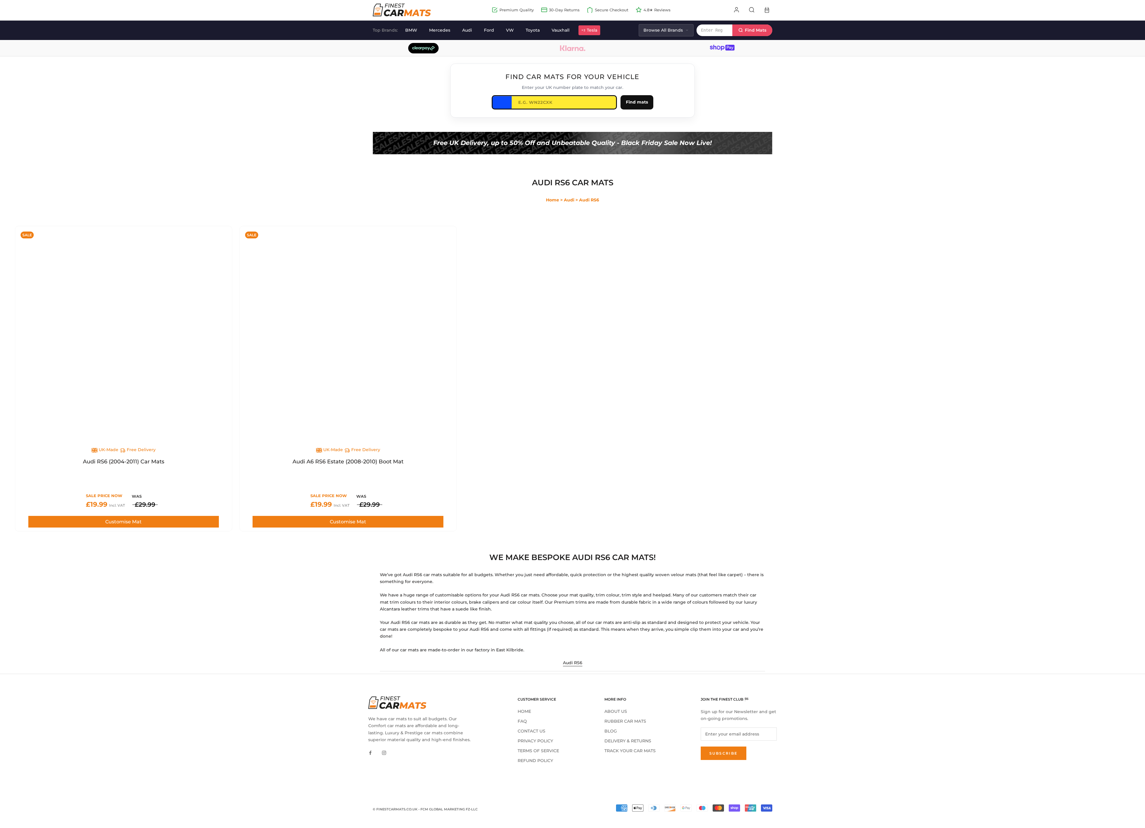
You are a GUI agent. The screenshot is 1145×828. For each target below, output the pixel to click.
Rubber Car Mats (625, 721)
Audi (467, 30)
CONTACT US (531, 731)
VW (510, 30)
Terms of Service (538, 750)
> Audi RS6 (587, 200)
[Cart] (767, 9)
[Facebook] (370, 752)
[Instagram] (384, 752)
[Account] (736, 9)
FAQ (522, 721)
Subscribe (723, 753)
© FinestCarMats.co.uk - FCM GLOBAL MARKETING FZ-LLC (425, 809)
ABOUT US (615, 711)
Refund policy (535, 760)
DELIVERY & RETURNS (627, 741)
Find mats (637, 102)
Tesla (592, 30)
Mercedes (439, 30)
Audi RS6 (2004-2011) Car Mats (123, 461)
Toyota (533, 30)
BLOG (610, 731)
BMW (411, 30)
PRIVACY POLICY (535, 741)
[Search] (751, 9)
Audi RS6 (572, 662)
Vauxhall (561, 30)
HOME (524, 711)
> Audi (567, 200)
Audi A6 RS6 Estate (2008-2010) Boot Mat (348, 461)
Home (552, 200)
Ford (489, 30)
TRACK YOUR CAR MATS (630, 750)
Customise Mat (123, 522)
